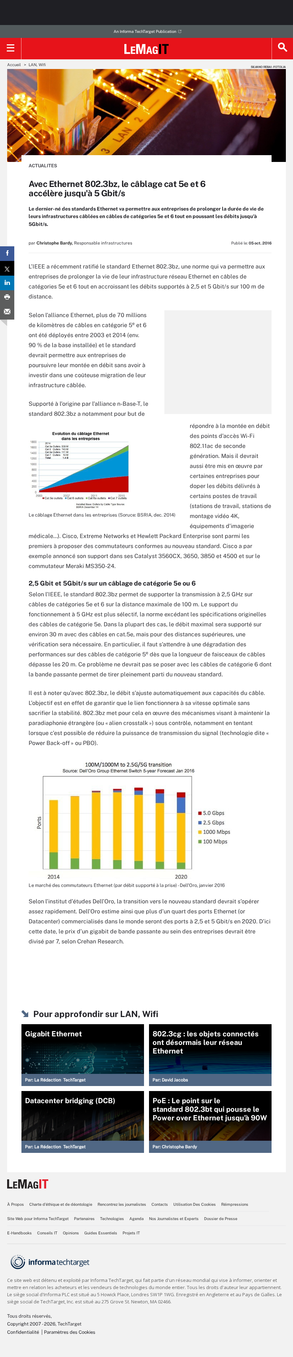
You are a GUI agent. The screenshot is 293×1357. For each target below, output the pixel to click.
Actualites (43, 165)
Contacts (160, 1204)
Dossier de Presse (220, 1219)
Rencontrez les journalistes (122, 1204)
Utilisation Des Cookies (194, 1204)
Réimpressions (234, 1204)
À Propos (15, 1204)
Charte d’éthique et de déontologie (60, 1204)
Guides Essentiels (100, 1233)
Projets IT (131, 1233)
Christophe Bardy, (54, 243)
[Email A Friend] (7, 312)
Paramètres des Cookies (69, 1332)
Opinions (71, 1233)
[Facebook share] (7, 253)
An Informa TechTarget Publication (145, 31)
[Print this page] (7, 297)
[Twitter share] (7, 268)
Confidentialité (23, 1332)
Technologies (112, 1219)
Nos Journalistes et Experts (174, 1219)
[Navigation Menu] (10, 48)
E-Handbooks (19, 1233)
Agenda (136, 1219)
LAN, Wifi (37, 65)
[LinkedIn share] (7, 283)
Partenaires (84, 1219)
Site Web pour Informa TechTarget (38, 1219)
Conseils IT (47, 1233)
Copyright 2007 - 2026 (31, 1324)
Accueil (14, 65)
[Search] (282, 48)
